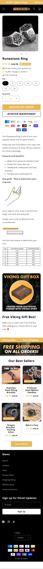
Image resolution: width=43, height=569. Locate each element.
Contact (5, 465)
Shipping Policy (9, 480)
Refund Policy (8, 484)
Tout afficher (21, 444)
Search (5, 461)
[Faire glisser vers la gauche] (16, 54)
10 (28, 83)
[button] (3, 9)
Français (20, 538)
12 (6, 88)
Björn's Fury (32, 425)
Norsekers (24, 558)
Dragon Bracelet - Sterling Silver (11, 428)
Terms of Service (9, 489)
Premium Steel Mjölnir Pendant (32, 390)
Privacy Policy (8, 475)
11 (36, 83)
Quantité (6, 94)
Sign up (21, 511)
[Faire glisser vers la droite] (26, 54)
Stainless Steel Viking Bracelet (11, 390)
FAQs (4, 470)
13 (14, 88)
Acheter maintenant (21, 113)
